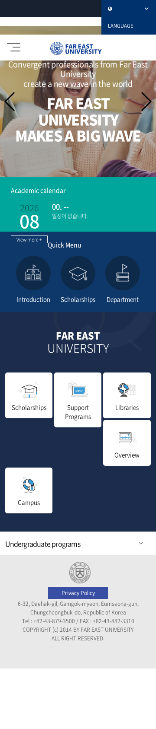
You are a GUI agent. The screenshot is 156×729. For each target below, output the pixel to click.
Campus (29, 502)
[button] (146, 101)
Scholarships (29, 407)
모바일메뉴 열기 (15, 47)
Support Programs (78, 411)
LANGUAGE (120, 25)
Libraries (127, 407)
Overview (127, 454)
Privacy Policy (78, 593)
